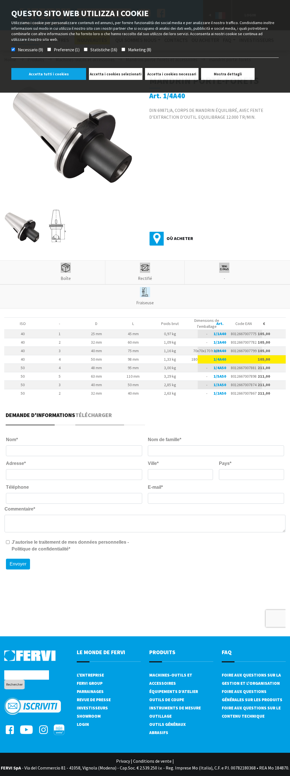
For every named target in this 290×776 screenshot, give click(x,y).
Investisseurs (92, 708)
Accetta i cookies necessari (171, 74)
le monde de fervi (101, 652)
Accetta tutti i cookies (49, 74)
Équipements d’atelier (173, 691)
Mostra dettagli (228, 74)
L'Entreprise (90, 675)
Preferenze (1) (67, 49)
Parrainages (90, 691)
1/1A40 (220, 333)
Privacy (123, 761)
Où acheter (180, 238)
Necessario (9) (30, 49)
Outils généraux (167, 724)
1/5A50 (220, 376)
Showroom (89, 716)
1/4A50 (220, 367)
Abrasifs (158, 732)
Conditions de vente (152, 761)
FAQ (227, 652)
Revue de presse (94, 699)
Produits (162, 652)
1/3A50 (220, 384)
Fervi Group (90, 683)
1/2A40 (220, 342)
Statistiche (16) (103, 49)
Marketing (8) (139, 49)
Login (83, 724)
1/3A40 (220, 350)
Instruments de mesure (175, 708)
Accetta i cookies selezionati (116, 74)
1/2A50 (220, 393)
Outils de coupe (166, 699)
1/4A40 (220, 359)
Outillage (160, 716)
